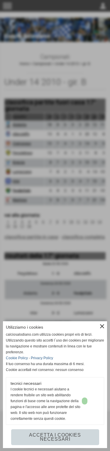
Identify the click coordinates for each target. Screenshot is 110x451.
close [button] (102, 326)
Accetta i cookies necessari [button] (55, 437)
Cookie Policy (17, 358)
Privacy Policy (42, 358)
